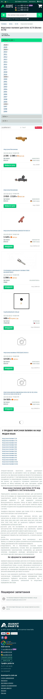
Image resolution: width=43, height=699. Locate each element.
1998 (5, 109)
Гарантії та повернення (9, 686)
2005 (5, 92)
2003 (5, 87)
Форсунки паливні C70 (9, 441)
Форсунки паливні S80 (9, 447)
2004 (5, 89)
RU (2, 1)
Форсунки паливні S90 (9, 449)
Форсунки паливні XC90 (10, 464)
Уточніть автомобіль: (6, 34)
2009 (5, 102)
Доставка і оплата (21, 1)
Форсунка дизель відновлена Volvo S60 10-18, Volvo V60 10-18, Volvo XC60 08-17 (20, 393)
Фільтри (39, 127)
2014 (5, 62)
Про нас (3, 693)
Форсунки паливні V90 (9, 460)
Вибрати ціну (10, 165)
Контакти (32, 1)
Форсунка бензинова (11, 149)
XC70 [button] (5, 121)
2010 (5, 52)
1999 (5, 111)
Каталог (3, 691)
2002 (5, 84)
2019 (5, 75)
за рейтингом (6, 127)
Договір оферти (6, 688)
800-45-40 (23, 6)
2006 (5, 94)
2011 (5, 54)
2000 (5, 79)
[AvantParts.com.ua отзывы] (8, 643)
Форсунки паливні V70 (9, 457)
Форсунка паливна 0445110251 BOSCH (16, 352)
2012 (5, 57)
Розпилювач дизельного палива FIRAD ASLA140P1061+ (16, 271)
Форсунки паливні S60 (9, 445)
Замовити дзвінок (7, 657)
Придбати (8, 247)
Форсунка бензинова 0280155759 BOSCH (17, 231)
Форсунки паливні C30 (9, 438)
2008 (5, 99)
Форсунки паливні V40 (9, 451)
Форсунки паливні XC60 (10, 462)
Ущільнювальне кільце (11, 312)
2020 (5, 47)
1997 (5, 106)
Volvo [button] (5, 116)
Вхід (40, 1)
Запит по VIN (6, 660)
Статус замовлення (7, 678)
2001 (5, 82)
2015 (5, 64)
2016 (5, 67)
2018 (5, 72)
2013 (5, 59)
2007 (5, 97)
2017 (5, 69)
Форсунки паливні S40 (9, 443)
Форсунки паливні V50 (9, 453)
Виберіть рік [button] (8, 40)
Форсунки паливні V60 (9, 455)
